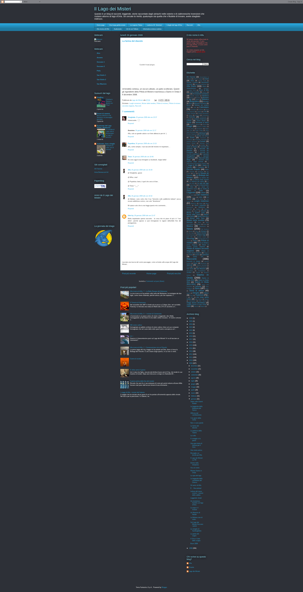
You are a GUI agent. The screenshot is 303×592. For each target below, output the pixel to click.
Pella (98, 71)
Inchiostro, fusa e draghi (106, 144)
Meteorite (189, 209)
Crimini (189, 120)
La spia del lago (203, 183)
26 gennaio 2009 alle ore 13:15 (146, 143)
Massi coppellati (200, 205)
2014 (191, 348)
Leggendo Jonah (196, 498)
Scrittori (189, 272)
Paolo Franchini (191, 235)
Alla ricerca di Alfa (103, 29)
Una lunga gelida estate (117, 25)
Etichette (202, 134)
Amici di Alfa (204, 90)
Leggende (191, 192)
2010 (191, 360)
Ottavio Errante (201, 233)
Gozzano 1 (101, 62)
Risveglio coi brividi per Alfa (196, 454)
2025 (191, 321)
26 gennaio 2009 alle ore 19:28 (141, 170)
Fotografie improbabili (201, 139)
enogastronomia (202, 132)
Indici (207, 169)
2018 (191, 336)
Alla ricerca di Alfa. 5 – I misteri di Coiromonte (146, 314)
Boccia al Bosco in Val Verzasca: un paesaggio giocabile (104, 117)
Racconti (190, 25)
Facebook (203, 137)
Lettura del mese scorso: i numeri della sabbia (196, 493)
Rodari (188, 267)
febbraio (194, 396)
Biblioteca (205, 99)
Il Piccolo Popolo (198, 168)
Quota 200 (198, 256)
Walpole (203, 306)
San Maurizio (102, 84)
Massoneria (190, 207)
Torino (191, 295)
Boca (190, 103)
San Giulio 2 (101, 79)
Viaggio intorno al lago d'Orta (196, 304)
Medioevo (201, 207)
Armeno (100, 57)
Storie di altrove (196, 291)
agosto (193, 378)
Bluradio (206, 101)
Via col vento (194, 468)
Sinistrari (198, 286)
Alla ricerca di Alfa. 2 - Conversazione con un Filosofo (148, 347)
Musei (205, 224)
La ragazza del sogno (196, 181)
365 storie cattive (136, 325)
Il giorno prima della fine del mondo (142, 381)
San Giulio (190, 268)
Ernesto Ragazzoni (192, 134)
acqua (207, 79)
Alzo (98, 53)
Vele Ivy (131, 215)
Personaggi (190, 238)
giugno (193, 384)
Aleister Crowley (192, 82)
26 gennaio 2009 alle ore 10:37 (146, 117)
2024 (191, 324)
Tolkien (206, 293)
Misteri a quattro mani (196, 213)
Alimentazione (191, 88)
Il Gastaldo (200, 167)
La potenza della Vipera (196, 432)
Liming (194, 197)
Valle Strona (198, 299)
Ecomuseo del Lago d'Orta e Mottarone (104, 126)
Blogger (164, 587)
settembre (194, 375)
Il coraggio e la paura (195, 439)
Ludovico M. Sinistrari (154, 25)
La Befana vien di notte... (196, 518)
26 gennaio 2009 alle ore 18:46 (143, 157)
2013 (191, 351)
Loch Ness (199, 199)
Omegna (203, 231)
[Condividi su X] (164, 100)
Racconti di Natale (193, 261)
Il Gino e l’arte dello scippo (195, 539)
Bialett (197, 99)
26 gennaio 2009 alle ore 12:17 (145, 130)
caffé (195, 107)
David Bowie (201, 120)
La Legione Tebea (136, 25)
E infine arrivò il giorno (137, 370)
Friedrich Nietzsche (192, 141)
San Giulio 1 (101, 75)
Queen (197, 254)
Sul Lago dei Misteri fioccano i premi (196, 524)
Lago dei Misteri (194, 571)
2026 (191, 318)
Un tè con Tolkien (132, 29)
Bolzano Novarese (201, 103)
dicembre (194, 366)
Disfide (189, 122)
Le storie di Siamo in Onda (198, 189)
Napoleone (203, 226)
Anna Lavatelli (194, 92)
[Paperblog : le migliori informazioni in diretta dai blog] (100, 187)
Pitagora (206, 253)
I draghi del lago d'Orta (174, 25)
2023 (191, 327)
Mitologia (190, 222)
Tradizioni (199, 295)
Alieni (204, 86)
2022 (191, 330)
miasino (198, 209)
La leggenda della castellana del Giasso (196, 480)
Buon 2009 (194, 543)
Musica (190, 226)
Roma (194, 267)
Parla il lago (201, 235)
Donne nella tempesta (194, 464)
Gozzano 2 (101, 66)
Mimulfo (203, 211)
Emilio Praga (199, 130)
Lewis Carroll (190, 195)
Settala (198, 272)
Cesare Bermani (191, 113)
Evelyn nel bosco (203, 136)
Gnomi (196, 145)
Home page (101, 25)
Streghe (196, 293)
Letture (203, 192)
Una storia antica (196, 450)
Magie (201, 203)
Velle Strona (202, 301)
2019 (191, 333)
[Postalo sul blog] (162, 100)
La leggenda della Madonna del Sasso (196, 408)
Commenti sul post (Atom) (155, 281)
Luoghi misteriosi (135, 103)
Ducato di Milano (202, 126)
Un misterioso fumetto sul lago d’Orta (196, 503)
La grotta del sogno (194, 535)
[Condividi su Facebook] (166, 100)
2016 (191, 342)
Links (200, 197)
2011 (191, 357)
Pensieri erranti (201, 237)
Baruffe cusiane (194, 95)
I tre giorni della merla (195, 419)
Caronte (201, 109)
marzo (193, 393)
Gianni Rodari (191, 143)
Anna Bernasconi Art (101, 172)
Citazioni (197, 115)
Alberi (192, 80)
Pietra (195, 241)
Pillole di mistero (162, 103)
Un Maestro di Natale (195, 513)
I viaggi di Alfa (192, 165)
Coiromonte (205, 115)
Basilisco (205, 96)
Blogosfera (194, 101)
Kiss (194, 173)
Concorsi (192, 117)
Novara (191, 231)
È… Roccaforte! (195, 488)
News (190, 228)
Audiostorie (118, 29)
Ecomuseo (200, 128)
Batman (192, 97)
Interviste (191, 171)
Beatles (198, 97)
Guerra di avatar (135, 359)
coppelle (189, 119)
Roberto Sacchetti (202, 265)
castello (199, 111)
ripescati (189, 265)
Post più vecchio (174, 274)
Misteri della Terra (197, 218)
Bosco (189, 105)
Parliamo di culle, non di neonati (110, 147)
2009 (191, 363)
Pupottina (131, 143)
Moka (199, 222)
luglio (193, 381)
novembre (194, 369)
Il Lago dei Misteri (112, 8)
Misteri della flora (203, 216)
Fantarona (189, 139)
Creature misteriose (200, 119)
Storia (197, 288)
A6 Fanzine (98, 169)
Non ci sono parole (196, 423)
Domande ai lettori (202, 122)
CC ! (131, 336)
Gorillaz (203, 145)
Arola (188, 94)
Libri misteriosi (202, 195)
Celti (204, 111)
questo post (200, 52)
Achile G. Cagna (197, 78)
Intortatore (200, 171)
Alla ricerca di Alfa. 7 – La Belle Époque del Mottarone (148, 291)
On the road (190, 233)
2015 (191, 345)
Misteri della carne (193, 214)
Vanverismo (192, 301)
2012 (191, 354)
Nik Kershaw (205, 229)
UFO (192, 297)
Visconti (196, 306)
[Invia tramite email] (159, 100)
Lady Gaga (193, 185)
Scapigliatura (201, 270)
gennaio (194, 399)
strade (188, 293)
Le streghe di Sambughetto (195, 530)
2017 (191, 339)
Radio (195, 263)
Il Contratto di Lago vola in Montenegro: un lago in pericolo (110, 133)
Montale (198, 224)
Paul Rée (190, 237)
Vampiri (207, 299)
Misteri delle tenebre (149, 103)
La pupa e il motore (194, 508)
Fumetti (202, 141)
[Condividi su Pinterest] (168, 100)
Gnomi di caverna (103, 113)
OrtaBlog (100, 97)
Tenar (130, 157)
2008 (191, 548)
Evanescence (190, 136)
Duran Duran (190, 128)
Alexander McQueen (201, 84)
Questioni (205, 255)
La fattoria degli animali (201, 179)
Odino (196, 231)
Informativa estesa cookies (152, 29)
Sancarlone (190, 270)
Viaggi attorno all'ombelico (196, 303)
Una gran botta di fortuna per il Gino (196, 445)
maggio (193, 387)
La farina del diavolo (194, 427)
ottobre (193, 372)
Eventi (192, 137)
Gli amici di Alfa (195, 485)
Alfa (198, 25)
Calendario (204, 107)
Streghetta (131, 117)
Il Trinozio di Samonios (138, 302)
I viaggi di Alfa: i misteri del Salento (132, 392)
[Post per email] (155, 100)
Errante (191, 567)
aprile (193, 390)
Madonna (193, 203)
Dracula (205, 124)
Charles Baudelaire (203, 113)
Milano (196, 211)
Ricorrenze (204, 263)
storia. (207, 288)
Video (189, 306)
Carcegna (193, 109)
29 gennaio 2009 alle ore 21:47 (144, 215)
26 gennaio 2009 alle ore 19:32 (141, 196)
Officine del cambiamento (195, 414)
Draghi (189, 126)
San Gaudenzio (202, 267)
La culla (193, 435)
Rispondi (131, 123)
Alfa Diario (191, 86)
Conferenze (203, 117)
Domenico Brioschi (195, 124)
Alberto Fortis (202, 80)
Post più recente (129, 274)
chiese (190, 115)
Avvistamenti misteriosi (201, 94)
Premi (190, 254)
